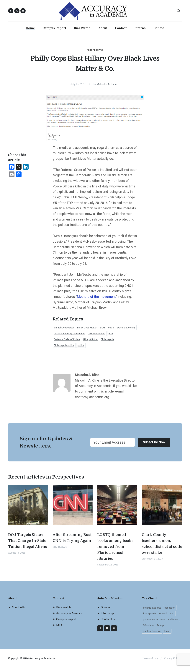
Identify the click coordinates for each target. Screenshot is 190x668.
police (81, 345)
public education (152, 631)
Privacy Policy (172, 658)
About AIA (18, 607)
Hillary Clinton (90, 339)
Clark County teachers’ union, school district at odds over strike (162, 544)
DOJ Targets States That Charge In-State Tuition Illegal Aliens (27, 541)
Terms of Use (150, 658)
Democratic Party (126, 327)
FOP (111, 333)
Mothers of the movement (96, 297)
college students (152, 607)
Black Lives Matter (87, 327)
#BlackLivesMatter (64, 327)
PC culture (148, 625)
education (169, 607)
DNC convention (96, 333)
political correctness (154, 619)
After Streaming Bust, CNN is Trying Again (72, 538)
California (173, 619)
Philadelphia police (64, 345)
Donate (105, 607)
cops (111, 327)
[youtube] (23, 10)
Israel (167, 631)
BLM (102, 327)
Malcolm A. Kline (107, 84)
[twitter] (114, 628)
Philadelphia (107, 339)
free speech (149, 613)
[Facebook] (100, 628)
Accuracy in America (69, 613)
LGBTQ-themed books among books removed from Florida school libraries (115, 547)
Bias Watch (63, 607)
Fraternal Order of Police (67, 339)
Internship (107, 613)
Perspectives (95, 50)
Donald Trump (166, 613)
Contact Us (108, 619)
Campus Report (66, 619)
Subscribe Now (154, 442)
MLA (59, 625)
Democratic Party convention (69, 333)
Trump (160, 625)
